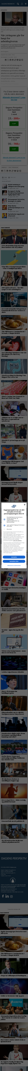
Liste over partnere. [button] (17, 540)
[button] (14, 529)
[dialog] (14, 535)
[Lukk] (24, 504)
